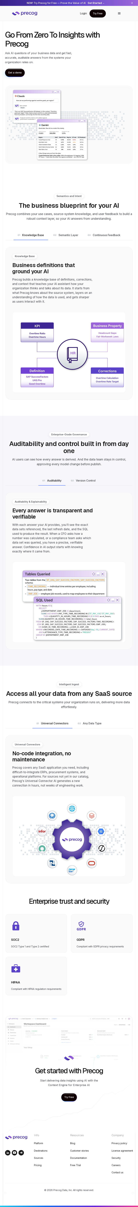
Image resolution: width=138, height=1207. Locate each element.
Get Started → (96, 3)
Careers (116, 1165)
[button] (119, 13)
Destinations (40, 1150)
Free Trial (75, 1165)
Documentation (78, 1157)
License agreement (122, 1150)
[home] (27, 13)
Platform (38, 1143)
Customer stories (79, 1150)
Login (83, 13)
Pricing (38, 1165)
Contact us (117, 1172)
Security (116, 1157)
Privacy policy (119, 1143)
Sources (38, 1157)
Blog (72, 1143)
